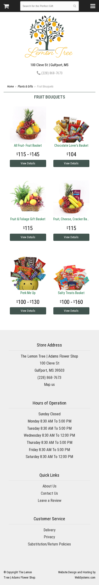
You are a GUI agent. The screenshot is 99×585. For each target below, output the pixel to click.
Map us (49, 384)
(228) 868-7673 (51, 73)
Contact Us (49, 493)
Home (10, 86)
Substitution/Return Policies (49, 544)
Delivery (49, 530)
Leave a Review (49, 500)
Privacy (49, 537)
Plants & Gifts (25, 86)
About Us (49, 486)
